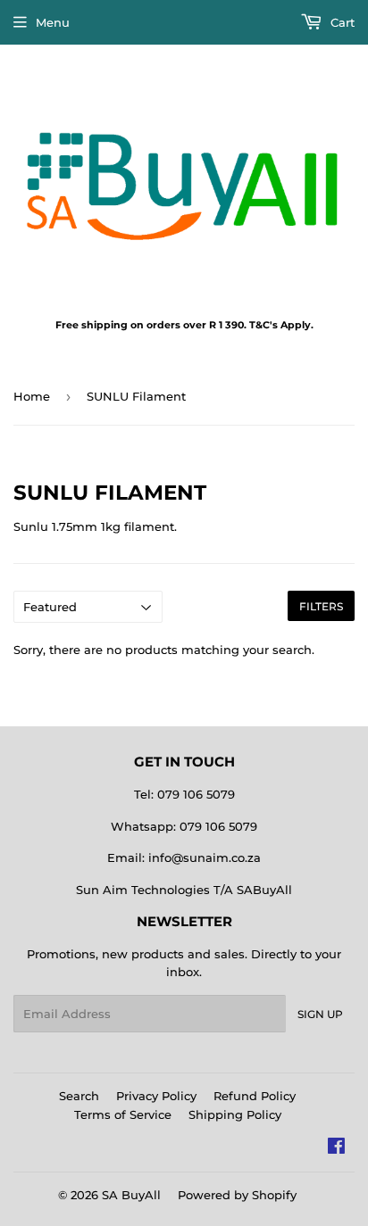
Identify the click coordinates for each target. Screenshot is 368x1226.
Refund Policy (254, 1096)
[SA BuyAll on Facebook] (336, 1148)
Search (79, 1096)
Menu (53, 22)
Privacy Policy (156, 1096)
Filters (321, 606)
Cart (341, 22)
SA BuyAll (131, 1195)
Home (31, 396)
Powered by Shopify (237, 1195)
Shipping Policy (234, 1114)
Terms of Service (122, 1114)
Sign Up (320, 1014)
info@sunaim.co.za (204, 857)
